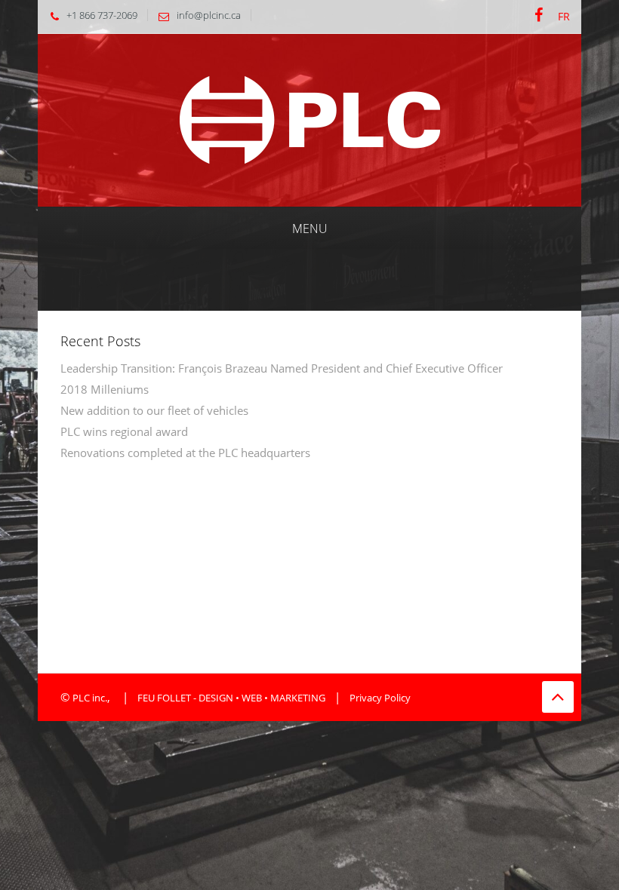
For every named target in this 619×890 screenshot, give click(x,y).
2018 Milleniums (104, 389)
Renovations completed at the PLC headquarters (185, 452)
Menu (310, 228)
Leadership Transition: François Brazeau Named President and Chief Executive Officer (281, 368)
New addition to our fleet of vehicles (154, 410)
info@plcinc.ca (209, 15)
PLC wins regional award (124, 431)
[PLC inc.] (309, 119)
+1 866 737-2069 (101, 15)
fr (564, 16)
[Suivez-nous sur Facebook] (538, 16)
